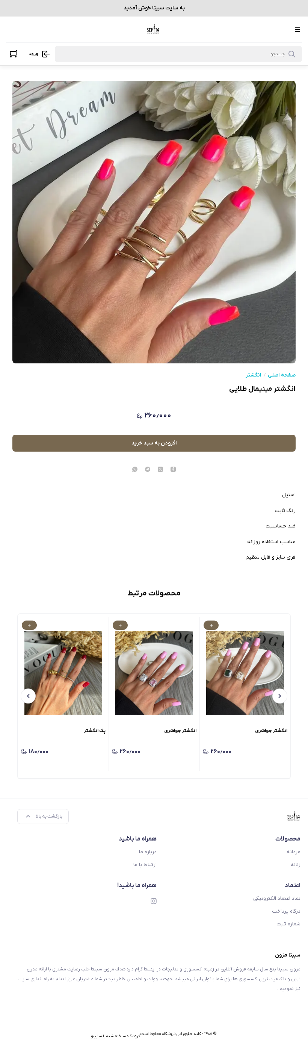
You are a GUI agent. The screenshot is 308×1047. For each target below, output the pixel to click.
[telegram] (147, 470)
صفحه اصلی (282, 375)
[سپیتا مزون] (153, 29)
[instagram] (154, 901)
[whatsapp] (134, 470)
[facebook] (173, 470)
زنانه (295, 864)
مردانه (293, 852)
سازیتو (96, 1036)
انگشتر (253, 375)
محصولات (287, 839)
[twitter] (160, 470)
